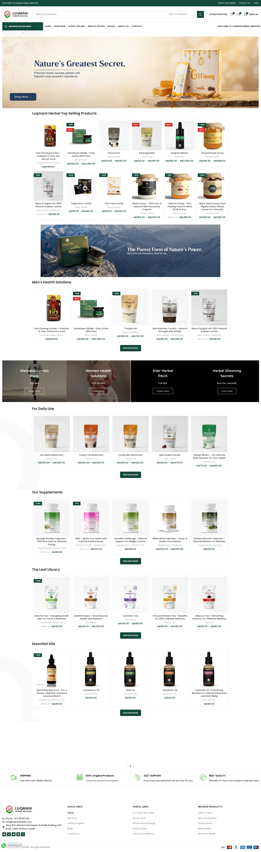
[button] (6, 72)
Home (71, 812)
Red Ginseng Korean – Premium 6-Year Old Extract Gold (48, 155)
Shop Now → (23, 97)
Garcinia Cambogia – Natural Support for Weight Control (130, 540)
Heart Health (169, 459)
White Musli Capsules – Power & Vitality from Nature (169, 540)
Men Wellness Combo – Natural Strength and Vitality (170, 330)
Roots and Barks (130, 332)
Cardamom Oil (91, 690)
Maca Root (114, 152)
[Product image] (48, 135)
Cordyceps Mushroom (130, 454)
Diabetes (179, 157)
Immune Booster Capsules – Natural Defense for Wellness (209, 540)
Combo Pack (176, 335)
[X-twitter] (23, 834)
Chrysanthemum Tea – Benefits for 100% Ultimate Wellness (170, 617)
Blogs (70, 828)
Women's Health (84, 545)
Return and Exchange (144, 823)
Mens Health (53, 163)
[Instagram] (9, 834)
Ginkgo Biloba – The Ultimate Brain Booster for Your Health (209, 456)
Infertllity (41, 163)
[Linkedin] (18, 834)
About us (72, 818)
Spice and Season (207, 818)
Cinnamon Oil (170, 690)
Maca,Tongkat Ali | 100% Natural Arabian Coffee (48, 205)
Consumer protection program (102, 780)
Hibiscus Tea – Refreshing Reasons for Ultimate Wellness (209, 617)
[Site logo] (16, 14)
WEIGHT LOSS (59, 548)
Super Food (91, 459)
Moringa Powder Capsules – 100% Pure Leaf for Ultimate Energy (51, 541)
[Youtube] (14, 834)
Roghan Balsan (179, 152)
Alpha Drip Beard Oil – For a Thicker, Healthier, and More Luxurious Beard (51, 693)
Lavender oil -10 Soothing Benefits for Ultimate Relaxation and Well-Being (209, 693)
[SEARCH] (200, 14)
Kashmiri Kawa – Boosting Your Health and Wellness (91, 617)
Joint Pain (147, 157)
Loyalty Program (76, 823)
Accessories (212, 213)
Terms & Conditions (143, 833)
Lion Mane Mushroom (51, 454)
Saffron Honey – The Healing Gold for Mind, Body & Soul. (180, 206)
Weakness (55, 210)
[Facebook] (4, 834)
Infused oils (45, 700)
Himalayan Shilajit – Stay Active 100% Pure (81, 154)
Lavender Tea (130, 615)
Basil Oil (130, 690)
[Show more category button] (22, 33)
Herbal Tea (57, 622)
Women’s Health (206, 833)
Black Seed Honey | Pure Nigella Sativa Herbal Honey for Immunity (212, 206)
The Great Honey (114, 203)
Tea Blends (45, 622)
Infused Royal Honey (212, 152)
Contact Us (73, 833)
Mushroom (51, 459)
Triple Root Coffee (81, 203)
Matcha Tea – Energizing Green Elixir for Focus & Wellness (52, 617)
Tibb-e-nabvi (205, 812)
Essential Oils (91, 694)
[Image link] (18, 809)
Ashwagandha (147, 152)
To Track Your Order (143, 812)
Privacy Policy (140, 828)
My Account (139, 818)
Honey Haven (212, 157)
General (217, 545)
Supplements (44, 548)
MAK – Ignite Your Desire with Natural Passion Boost (91, 540)
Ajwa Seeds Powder (170, 454)
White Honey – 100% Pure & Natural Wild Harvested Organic (147, 206)
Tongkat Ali (130, 328)
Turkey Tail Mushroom (91, 454)
